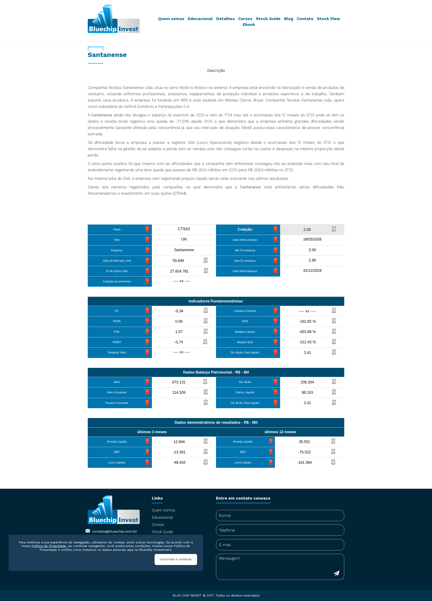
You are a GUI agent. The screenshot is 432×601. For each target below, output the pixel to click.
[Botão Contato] (336, 574)
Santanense (101, 115)
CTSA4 (179, 193)
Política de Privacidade (49, 546)
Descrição (216, 70)
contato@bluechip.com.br (114, 531)
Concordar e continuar (176, 559)
